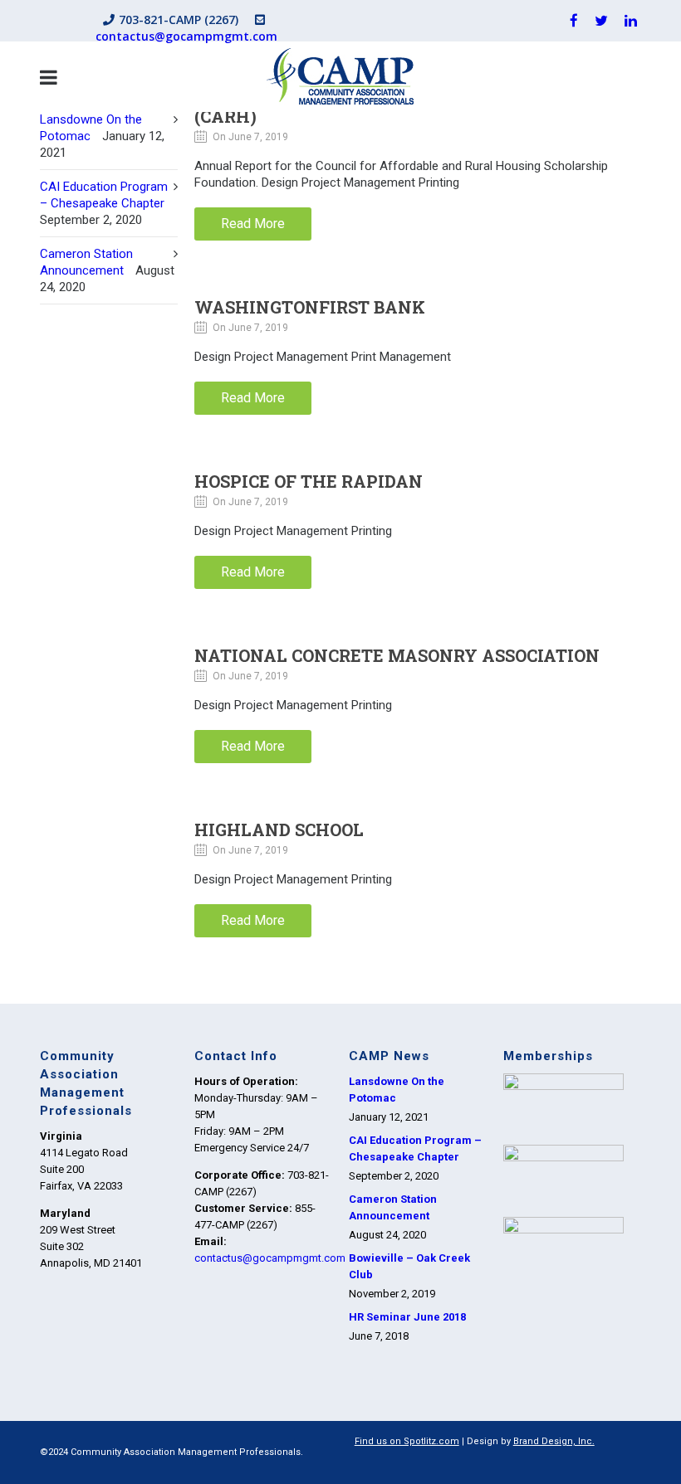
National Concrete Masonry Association (397, 655)
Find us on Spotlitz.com (407, 1441)
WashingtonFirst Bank (309, 307)
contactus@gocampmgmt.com (186, 36)
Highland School (279, 829)
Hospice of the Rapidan (308, 481)
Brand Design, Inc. (554, 1441)
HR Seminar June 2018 (407, 1317)
